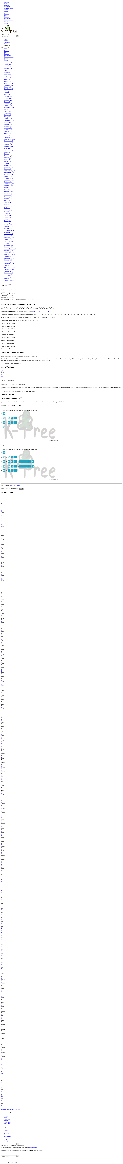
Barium (7, 165)
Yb (1, 1032)
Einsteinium (8, 245)
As (1, 693)
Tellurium (8, 157)
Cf (1, 1082)
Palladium (8, 146)
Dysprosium (9, 183)
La (1, 811)
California (8, 243)
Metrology (7, 3)
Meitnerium (9, 263)
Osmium (8, 202)
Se (1, 698)
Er (1, 1023)
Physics (6, 9)
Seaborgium (9, 258)
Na (1, 574)
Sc (1, 639)
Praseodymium (9, 170)
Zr (1, 729)
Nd (1, 987)
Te (43, 311)
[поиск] (17, 1144)
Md (2, 1096)
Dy (1, 1014)
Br (1, 702)
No (1, 1100)
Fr (1, 890)
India (7, 152)
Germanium (9, 120)
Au (1, 849)
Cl (1, 616)
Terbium (8, 182)
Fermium (8, 247)
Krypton (8, 128)
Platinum (8, 206)
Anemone (8, 226)
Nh (1, 946)
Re (1, 831)
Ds (1, 932)
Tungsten (8, 198)
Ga (1, 684)
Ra (1, 894)
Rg (1, 937)
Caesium (8, 163)
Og (1, 968)
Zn (1, 680)
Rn (1, 881)
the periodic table (15, 485)
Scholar (6, 1120)
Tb (1, 1009)
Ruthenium (8, 143)
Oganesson (9, 280)
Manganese (9, 107)
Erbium (7, 187)
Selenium (8, 124)
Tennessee (8, 278)
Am (2, 1068)
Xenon (7, 161)
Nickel (7, 113)
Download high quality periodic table (10, 1109)
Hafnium (8, 195)
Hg (1, 853)
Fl (1, 950)
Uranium (8, 232)
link (33, 299)
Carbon (7, 72)
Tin (6, 154)
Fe (1, 662)
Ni (1, 671)
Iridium (7, 204)
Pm (1, 991)
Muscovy (8, 275)
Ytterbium (8, 191)
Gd (1, 1005)
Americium (9, 237)
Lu (1, 1037)
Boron (6, 70)
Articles (6, 40)
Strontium (8, 131)
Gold (7, 208)
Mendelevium (9, 249)
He (1, 524)
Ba (1, 806)
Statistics (6, 5)
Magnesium (9, 83)
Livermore (8, 276)
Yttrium (7, 133)
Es (1, 1087)
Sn (40, 311)
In (37, 311)
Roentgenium (9, 267)
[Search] (17, 36)
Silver (7, 148)
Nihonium (8, 271)
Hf (1, 817)
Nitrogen (7, 74)
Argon (7, 94)
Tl (1, 858)
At (1, 876)
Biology (6, 11)
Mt (1, 928)
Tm (2, 1027)
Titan (7, 102)
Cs (1, 802)
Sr (1, 720)
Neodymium (9, 172)
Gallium (8, 118)
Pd (1, 757)
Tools (5, 43)
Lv (1, 959)
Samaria (8, 176)
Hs (1, 923)
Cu (1, 675)
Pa (1, 1050)
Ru (1, 748)
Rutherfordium (9, 254)
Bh (1, 919)
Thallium (8, 211)
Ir (1, 840)
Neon (7, 79)
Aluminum (8, 85)
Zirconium (8, 135)
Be (1, 538)
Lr (1, 1105)
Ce (1, 978)
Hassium (8, 262)
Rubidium (8, 130)
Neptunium (8, 234)
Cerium (7, 169)
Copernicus (9, 269)
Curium (8, 239)
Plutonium (8, 235)
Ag (1, 761)
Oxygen (7, 76)
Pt (1, 844)
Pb (1, 862)
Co (1, 666)
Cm (2, 1073)
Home (5, 39)
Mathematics (7, 6)
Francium (8, 222)
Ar (1, 621)
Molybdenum (9, 139)
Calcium (8, 98)
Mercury (8, 209)
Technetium (8, 141)
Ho (1, 1018)
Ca (1, 634)
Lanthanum (8, 167)
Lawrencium (9, 252)
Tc (1, 743)
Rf (1, 905)
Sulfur (7, 90)
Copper (7, 115)
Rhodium (8, 144)
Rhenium (8, 200)
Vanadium (8, 103)
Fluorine (7, 77)
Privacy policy (8, 1122)
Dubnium (8, 256)
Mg (2, 579)
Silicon (7, 87)
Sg (1, 914)
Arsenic (7, 122)
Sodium (7, 81)
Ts (1, 964)
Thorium (8, 228)
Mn (2, 657)
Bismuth (7, 215)
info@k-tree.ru (33, 1147)
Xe (48, 311)
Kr (1, 707)
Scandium (8, 100)
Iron (6, 109)
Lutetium (8, 193)
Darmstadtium (9, 265)
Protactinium (9, 230)
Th (1, 1046)
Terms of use (7, 1123)
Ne (1, 565)
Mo (2, 739)
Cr (1, 653)
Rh (1, 752)
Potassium (8, 96)
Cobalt (7, 111)
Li (1, 533)
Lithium (7, 66)
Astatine (7, 219)
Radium (8, 224)
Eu (1, 1000)
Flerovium (8, 273)
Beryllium (8, 68)
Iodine (7, 159)
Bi (1, 867)
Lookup (21, 488)
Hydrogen (8, 63)
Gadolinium (9, 180)
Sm (1, 996)
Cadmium (8, 150)
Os (1, 835)
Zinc (7, 116)
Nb (1, 734)
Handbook (7, 42)
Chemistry (6, 2)
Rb (1, 716)
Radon (7, 221)
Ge (1, 689)
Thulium (8, 189)
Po (1, 872)
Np (1, 1059)
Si (1, 603)
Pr (1, 982)
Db (1, 910)
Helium (7, 64)
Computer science (8, 8)
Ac (1, 899)
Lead (7, 213)
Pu (1, 1064)
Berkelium (8, 241)
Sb (2, 371)
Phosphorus (8, 89)
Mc (1, 955)
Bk (1, 1077)
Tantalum (8, 196)
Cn (1, 941)
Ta (1, 822)
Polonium (8, 217)
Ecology (6, 1130)
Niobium (8, 137)
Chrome (8, 105)
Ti (1, 643)
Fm (1, 1091)
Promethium (9, 174)
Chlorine (8, 92)
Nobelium (8, 250)
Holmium (8, 185)
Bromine (8, 126)
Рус (12, 1162)
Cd (34, 311)
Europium (8, 178)
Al (1, 598)
